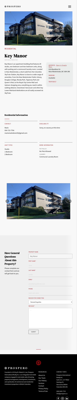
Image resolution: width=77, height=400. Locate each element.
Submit (33, 332)
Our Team (41, 378)
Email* (30, 279)
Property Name (33, 252)
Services (41, 383)
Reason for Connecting (36, 298)
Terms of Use (43, 391)
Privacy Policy (43, 388)
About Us (41, 375)
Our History (42, 380)
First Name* (32, 261)
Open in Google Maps (58, 66)
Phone (31, 289)
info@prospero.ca (61, 394)
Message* (32, 306)
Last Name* (32, 270)
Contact (41, 386)
